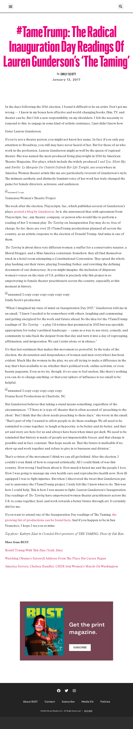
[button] (11, 6)
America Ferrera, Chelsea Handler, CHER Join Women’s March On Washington (61, 566)
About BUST (30, 701)
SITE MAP (88, 711)
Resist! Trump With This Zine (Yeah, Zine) (34, 550)
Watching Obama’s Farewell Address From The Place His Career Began (55, 558)
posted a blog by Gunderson (34, 211)
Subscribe (68, 701)
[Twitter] (66, 690)
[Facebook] (58, 690)
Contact (50, 701)
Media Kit (88, 701)
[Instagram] (74, 690)
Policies (105, 701)
